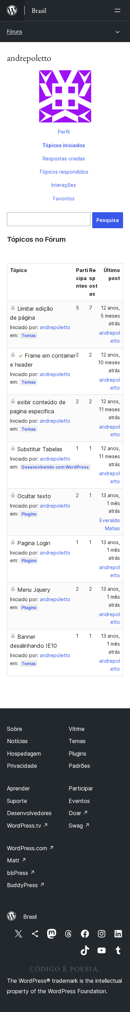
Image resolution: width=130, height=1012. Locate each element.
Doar (78, 813)
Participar (81, 788)
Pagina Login (33, 543)
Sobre (14, 728)
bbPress (21, 872)
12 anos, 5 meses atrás (110, 316)
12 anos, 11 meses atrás (109, 409)
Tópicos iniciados (63, 145)
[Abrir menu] (119, 10)
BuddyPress (26, 885)
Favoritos (64, 198)
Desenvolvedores (29, 813)
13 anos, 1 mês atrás (110, 503)
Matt (16, 860)
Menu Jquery (33, 589)
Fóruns (14, 31)
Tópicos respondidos (63, 172)
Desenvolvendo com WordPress (55, 467)
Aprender (18, 788)
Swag (79, 825)
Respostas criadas (64, 158)
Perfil (64, 132)
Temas (28, 335)
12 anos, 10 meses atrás (109, 363)
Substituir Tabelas (39, 449)
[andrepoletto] (65, 97)
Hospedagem (24, 753)
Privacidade (22, 765)
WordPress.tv (27, 825)
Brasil (30, 916)
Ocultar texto (34, 496)
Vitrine (77, 728)
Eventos (79, 800)
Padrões (79, 765)
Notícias (17, 741)
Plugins (28, 514)
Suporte (17, 800)
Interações (63, 185)
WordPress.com (30, 848)
